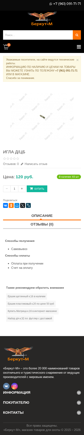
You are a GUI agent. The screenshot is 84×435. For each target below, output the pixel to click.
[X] (22, 205)
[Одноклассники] (11, 205)
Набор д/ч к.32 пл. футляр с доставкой (30, 318)
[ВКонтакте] (5, 205)
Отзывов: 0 (11, 164)
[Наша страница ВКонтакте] (6, 386)
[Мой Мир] (16, 205)
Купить (39, 188)
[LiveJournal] (28, 205)
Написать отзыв (35, 164)
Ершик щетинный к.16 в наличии (26, 296)
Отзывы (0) (42, 224)
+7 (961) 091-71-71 (67, 4)
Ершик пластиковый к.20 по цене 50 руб (31, 303)
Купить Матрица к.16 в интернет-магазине (32, 311)
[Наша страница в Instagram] (14, 386)
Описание (42, 216)
